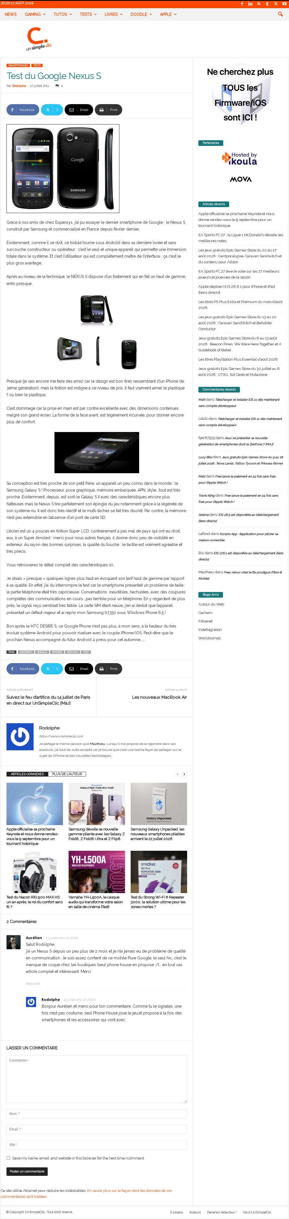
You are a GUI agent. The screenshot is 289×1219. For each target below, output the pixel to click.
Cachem (205, 613)
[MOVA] (240, 179)
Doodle (139, 14)
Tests (86, 14)
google (42, 652)
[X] (276, 4)
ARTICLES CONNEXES (27, 774)
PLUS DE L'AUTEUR (67, 774)
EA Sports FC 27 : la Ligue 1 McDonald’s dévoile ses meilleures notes (240, 238)
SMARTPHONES (18, 65)
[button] (280, 14)
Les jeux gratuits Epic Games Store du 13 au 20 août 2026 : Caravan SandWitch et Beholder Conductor (237, 323)
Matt (201, 400)
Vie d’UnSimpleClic (257, 1212)
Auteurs (195, 1212)
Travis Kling (206, 495)
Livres (111, 14)
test (86, 652)
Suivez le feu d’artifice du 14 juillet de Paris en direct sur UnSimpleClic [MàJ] (48, 700)
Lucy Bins (205, 457)
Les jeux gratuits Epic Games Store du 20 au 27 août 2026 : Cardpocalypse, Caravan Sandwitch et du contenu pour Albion (240, 256)
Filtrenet (205, 621)
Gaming (33, 14)
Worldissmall (209, 638)
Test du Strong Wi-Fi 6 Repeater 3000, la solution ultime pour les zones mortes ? (158, 902)
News (10, 14)
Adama (203, 515)
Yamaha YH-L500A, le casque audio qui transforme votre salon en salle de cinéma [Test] (96, 902)
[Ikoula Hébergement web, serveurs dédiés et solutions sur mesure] (240, 158)
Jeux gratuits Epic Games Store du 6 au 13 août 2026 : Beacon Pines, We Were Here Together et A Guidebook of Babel (239, 344)
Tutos (60, 14)
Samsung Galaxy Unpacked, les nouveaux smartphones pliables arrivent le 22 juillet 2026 (158, 834)
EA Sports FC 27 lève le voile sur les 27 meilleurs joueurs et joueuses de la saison (238, 274)
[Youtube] (284, 4)
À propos (176, 1212)
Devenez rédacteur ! (222, 1212)
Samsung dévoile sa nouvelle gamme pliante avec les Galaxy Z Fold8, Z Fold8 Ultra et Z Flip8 (97, 834)
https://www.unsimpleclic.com (61, 736)
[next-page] (184, 774)
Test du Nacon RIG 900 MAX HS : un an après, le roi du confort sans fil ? (34, 902)
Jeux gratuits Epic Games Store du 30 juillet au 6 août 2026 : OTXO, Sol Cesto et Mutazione (239, 372)
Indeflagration (210, 630)
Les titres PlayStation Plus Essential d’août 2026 (238, 359)
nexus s (72, 652)
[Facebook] (242, 4)
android (26, 652)
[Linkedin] (250, 4)
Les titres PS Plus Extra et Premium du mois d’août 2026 (240, 305)
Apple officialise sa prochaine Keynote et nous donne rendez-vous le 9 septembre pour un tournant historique (236, 220)
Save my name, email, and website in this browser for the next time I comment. (78, 1158)
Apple (166, 14)
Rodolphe (19, 86)
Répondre (33, 984)
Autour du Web (211, 604)
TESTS (37, 65)
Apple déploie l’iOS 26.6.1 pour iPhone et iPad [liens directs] (236, 289)
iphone (57, 652)
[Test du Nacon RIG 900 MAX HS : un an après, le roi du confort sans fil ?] (34, 872)
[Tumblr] (267, 4)
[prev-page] (177, 774)
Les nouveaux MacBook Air (159, 697)
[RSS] (259, 4)
